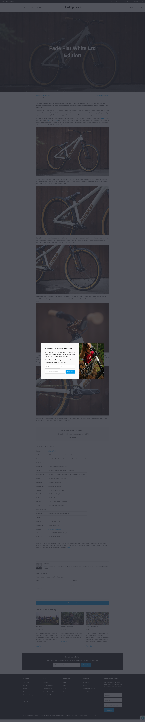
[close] (42, 344)
